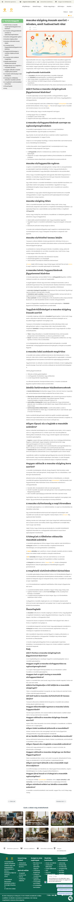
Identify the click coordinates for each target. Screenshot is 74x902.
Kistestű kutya (37, 6)
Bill (28, 557)
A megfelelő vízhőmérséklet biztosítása (12, 83)
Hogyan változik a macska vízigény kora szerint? (12, 70)
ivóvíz (70, 264)
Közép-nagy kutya (49, 6)
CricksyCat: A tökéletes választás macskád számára (12, 79)
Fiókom (65, 12)
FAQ (5, 88)
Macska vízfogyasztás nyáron (13, 37)
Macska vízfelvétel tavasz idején (12, 42)
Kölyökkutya (26, 6)
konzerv (65, 515)
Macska (69, 6)
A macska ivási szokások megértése (11, 58)
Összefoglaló (8, 86)
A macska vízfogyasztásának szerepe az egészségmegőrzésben (12, 32)
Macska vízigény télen (11, 39)
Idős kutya (61, 6)
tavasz (29, 264)
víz (49, 106)
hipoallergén (42, 779)
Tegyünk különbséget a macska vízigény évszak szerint (11, 53)
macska (34, 27)
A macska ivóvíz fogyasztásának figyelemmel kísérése (13, 47)
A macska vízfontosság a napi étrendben (13, 74)
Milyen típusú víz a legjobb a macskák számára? (12, 66)
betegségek (62, 103)
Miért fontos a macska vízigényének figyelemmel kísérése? (12, 26)
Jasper (29, 551)
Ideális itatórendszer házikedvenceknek (10, 62)
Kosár (71, 12)
